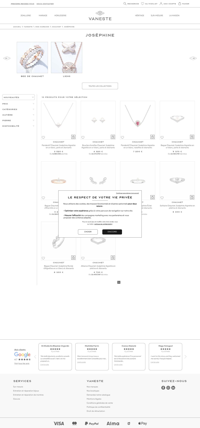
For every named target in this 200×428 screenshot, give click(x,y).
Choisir (88, 232)
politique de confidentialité (103, 224)
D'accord (112, 232)
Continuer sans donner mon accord (127, 193)
